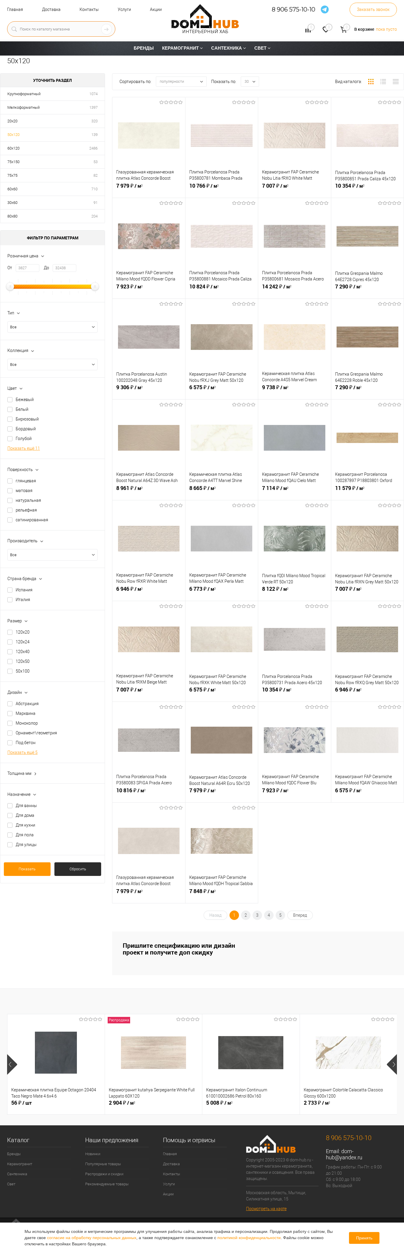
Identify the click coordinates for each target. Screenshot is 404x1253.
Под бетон (25, 742)
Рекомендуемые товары (107, 1184)
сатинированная (32, 519)
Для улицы (26, 844)
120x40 (23, 651)
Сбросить (78, 869)
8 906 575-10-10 (293, 10)
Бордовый (26, 428)
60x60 (12, 189)
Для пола (25, 834)
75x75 (12, 175)
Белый (22, 409)
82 (95, 175)
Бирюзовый (27, 419)
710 (94, 189)
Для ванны (26, 805)
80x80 (12, 216)
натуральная (28, 500)
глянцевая (26, 480)
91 (95, 202)
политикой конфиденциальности (249, 1237)
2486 (93, 148)
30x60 (12, 202)
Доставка (51, 9)
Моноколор (27, 723)
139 (94, 134)
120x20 (23, 632)
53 (95, 162)
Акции (156, 9)
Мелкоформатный (23, 107)
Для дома (25, 815)
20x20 (12, 121)
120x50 (23, 661)
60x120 (13, 148)
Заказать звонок (373, 9)
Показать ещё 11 (23, 448)
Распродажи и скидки (104, 1174)
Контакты (89, 9)
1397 (93, 107)
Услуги (124, 9)
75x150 (13, 162)
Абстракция (27, 703)
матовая (24, 490)
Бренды (14, 1154)
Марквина (25, 713)
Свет (11, 1184)
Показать (27, 869)
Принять (364, 1238)
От (9, 267)
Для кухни (25, 825)
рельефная (26, 510)
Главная (15, 9)
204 (94, 216)
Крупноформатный (24, 94)
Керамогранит (19, 1164)
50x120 (13, 134)
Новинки (92, 1154)
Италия (23, 599)
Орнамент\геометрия (36, 733)
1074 (93, 94)
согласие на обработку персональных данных (91, 1237)
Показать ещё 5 (22, 752)
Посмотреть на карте (266, 1208)
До (46, 267)
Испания (24, 589)
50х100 (23, 671)
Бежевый (25, 399)
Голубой (24, 438)
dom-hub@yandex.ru (344, 1154)
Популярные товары (103, 1164)
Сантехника (17, 1174)
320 (94, 121)
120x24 (23, 642)
